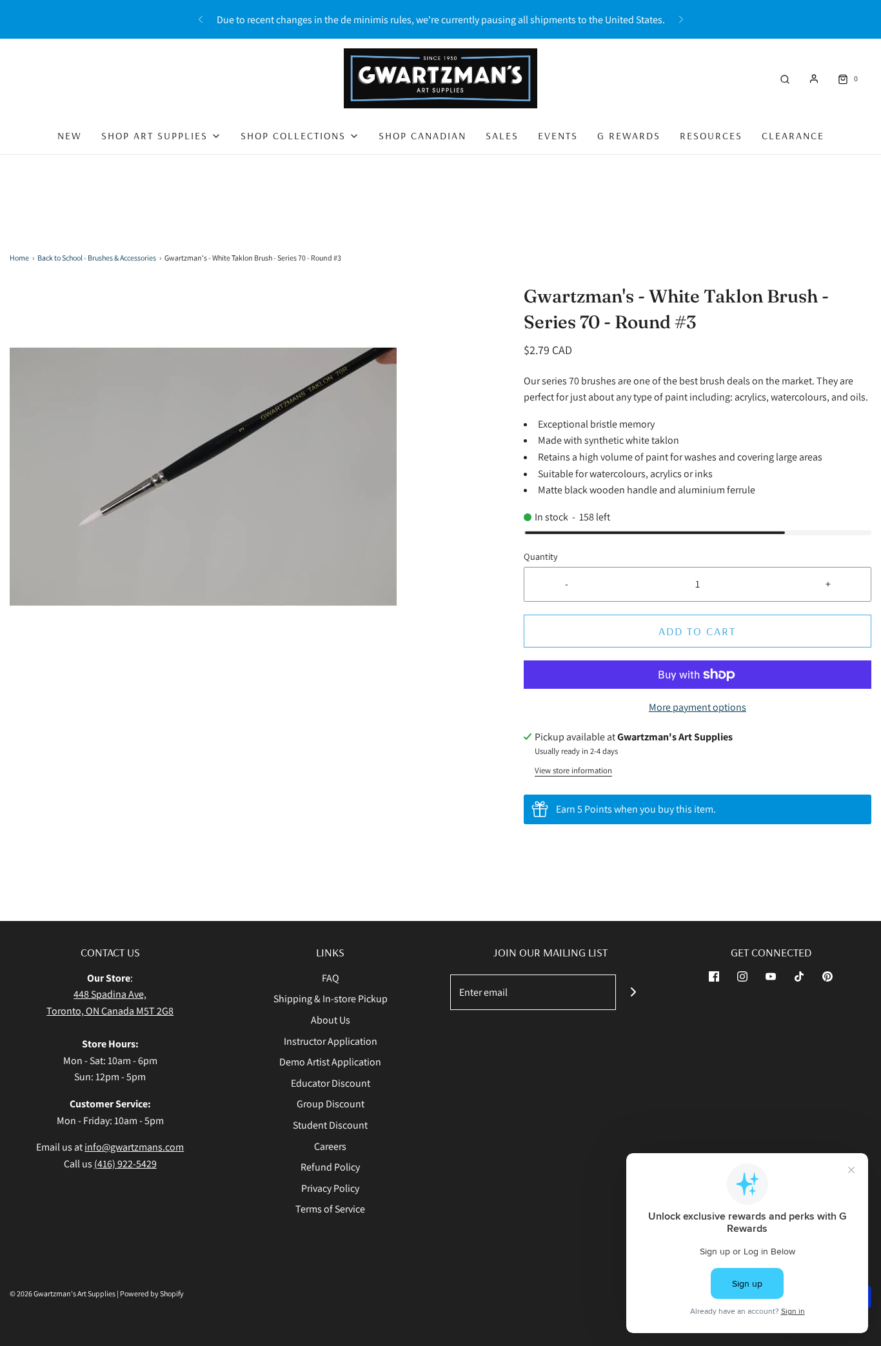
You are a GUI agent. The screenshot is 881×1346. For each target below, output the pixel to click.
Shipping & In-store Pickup (330, 998)
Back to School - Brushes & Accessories (96, 257)
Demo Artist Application (330, 1062)
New (69, 135)
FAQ (330, 978)
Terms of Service (330, 1209)
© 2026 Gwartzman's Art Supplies (62, 1293)
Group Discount (330, 1104)
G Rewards (628, 135)
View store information (573, 770)
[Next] (681, 19)
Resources (711, 135)
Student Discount (330, 1125)
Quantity (541, 556)
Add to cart (697, 631)
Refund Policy (330, 1167)
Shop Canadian (422, 135)
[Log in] (814, 79)
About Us (330, 1020)
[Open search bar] (785, 78)
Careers (330, 1146)
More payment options (697, 707)
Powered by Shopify (152, 1293)
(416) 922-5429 (125, 1164)
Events (558, 135)
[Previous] (200, 19)
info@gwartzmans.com (134, 1147)
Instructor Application (330, 1041)
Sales (502, 135)
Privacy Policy (330, 1188)
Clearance (793, 135)
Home (19, 257)
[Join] (633, 992)
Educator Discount (330, 1083)
